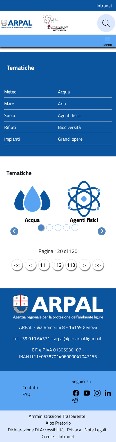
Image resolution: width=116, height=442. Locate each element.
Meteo (10, 91)
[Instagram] (98, 392)
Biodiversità (69, 127)
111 (44, 265)
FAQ (26, 394)
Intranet (104, 5)
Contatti (30, 387)
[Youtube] (87, 392)
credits (48, 436)
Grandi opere (70, 139)
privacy (74, 429)
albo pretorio (58, 422)
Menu (107, 45)
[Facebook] (77, 392)
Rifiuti (10, 127)
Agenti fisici (69, 115)
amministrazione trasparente (57, 416)
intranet (66, 436)
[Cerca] (106, 23)
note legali (95, 429)
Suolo (9, 115)
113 (71, 265)
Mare (9, 103)
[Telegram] (107, 392)
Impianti (12, 139)
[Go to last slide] (14, 231)
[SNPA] (52, 22)
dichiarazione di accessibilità (36, 429)
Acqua (64, 91)
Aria (62, 103)
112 (57, 265)
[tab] (41, 227)
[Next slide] (102, 231)
